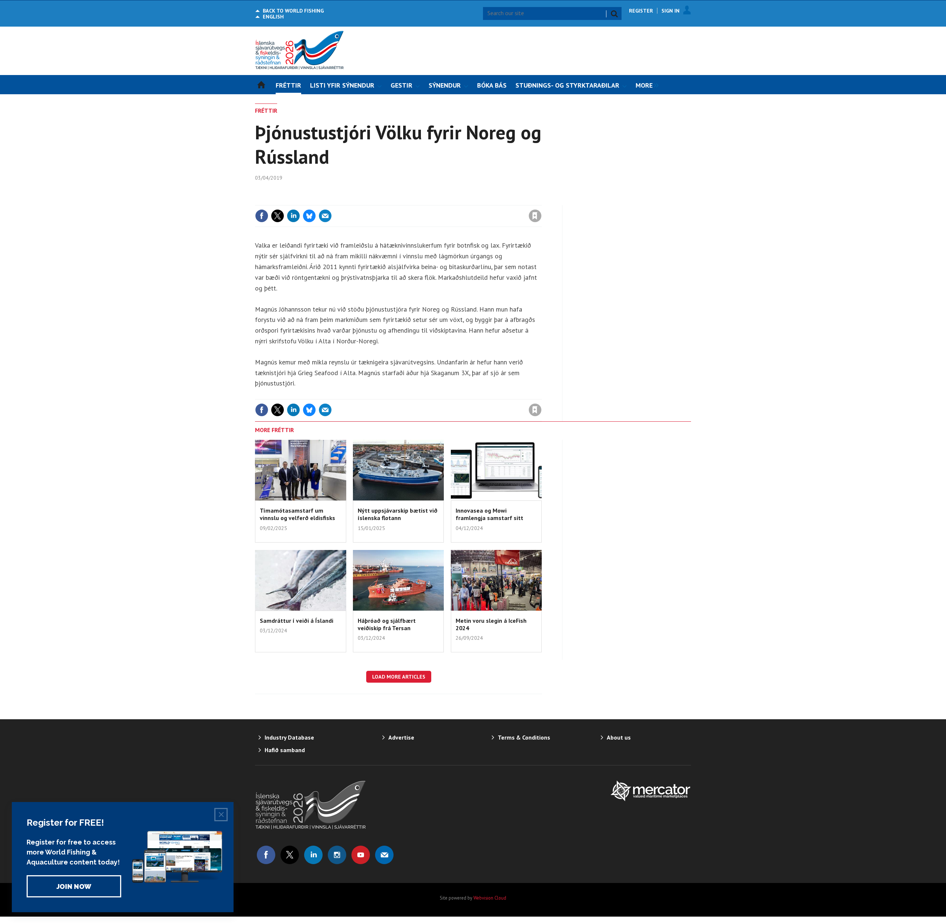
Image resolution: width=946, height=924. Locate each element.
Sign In (670, 11)
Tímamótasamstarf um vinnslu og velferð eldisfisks (297, 514)
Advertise (401, 737)
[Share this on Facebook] (261, 215)
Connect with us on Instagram (337, 854)
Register (641, 11)
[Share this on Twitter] (277, 215)
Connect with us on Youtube (360, 854)
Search (614, 14)
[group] (645, 84)
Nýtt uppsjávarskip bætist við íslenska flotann (398, 514)
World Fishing (293, 11)
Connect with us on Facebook (266, 854)
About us (619, 737)
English (273, 17)
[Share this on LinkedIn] (293, 215)
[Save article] (535, 215)
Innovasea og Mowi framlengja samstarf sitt (489, 514)
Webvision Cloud (489, 898)
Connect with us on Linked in (313, 854)
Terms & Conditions (524, 737)
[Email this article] (325, 215)
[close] (541, 200)
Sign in (448, 200)
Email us (384, 854)
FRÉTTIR (266, 110)
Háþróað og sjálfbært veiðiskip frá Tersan (387, 624)
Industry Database (289, 737)
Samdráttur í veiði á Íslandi (296, 620)
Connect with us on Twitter (289, 854)
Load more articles (398, 676)
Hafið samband (285, 750)
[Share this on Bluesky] (309, 215)
